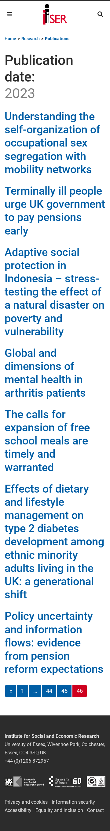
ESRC (24, 781)
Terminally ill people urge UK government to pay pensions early (55, 211)
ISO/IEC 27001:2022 (96, 781)
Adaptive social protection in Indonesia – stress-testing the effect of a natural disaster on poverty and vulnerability (55, 292)
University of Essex (65, 781)
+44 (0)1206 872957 (27, 761)
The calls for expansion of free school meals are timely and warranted (47, 441)
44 (49, 691)
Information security (73, 802)
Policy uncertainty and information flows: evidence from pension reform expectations (54, 643)
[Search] (100, 14)
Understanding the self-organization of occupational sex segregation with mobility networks (52, 143)
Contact (95, 810)
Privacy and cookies (26, 802)
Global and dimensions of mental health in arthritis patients (45, 373)
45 (64, 691)
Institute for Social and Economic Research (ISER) (55, 15)
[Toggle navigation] (10, 14)
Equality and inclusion (59, 810)
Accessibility (18, 810)
